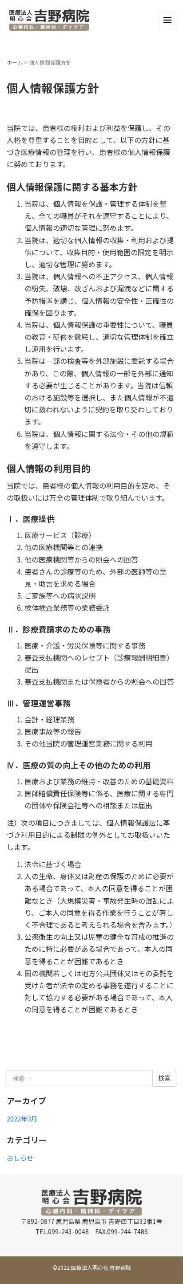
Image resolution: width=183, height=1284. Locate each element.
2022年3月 (22, 1118)
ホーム (15, 62)
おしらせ (20, 1157)
